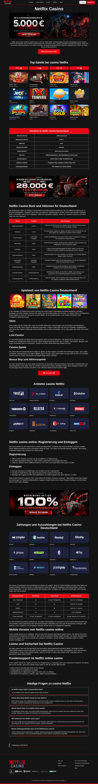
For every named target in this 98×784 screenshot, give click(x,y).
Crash (58, 68)
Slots (78, 68)
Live (38, 68)
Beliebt (18, 68)
